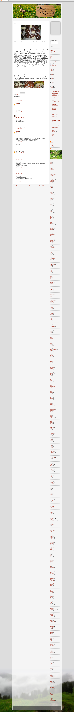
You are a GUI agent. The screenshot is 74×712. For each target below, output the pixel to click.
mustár (51, 475)
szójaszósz (52, 627)
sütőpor (51, 598)
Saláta (51, 56)
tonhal (51, 658)
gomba (51, 306)
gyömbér (51, 313)
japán (51, 336)
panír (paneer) (52, 506)
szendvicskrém (52, 621)
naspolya (51, 484)
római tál (51, 560)
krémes (51, 397)
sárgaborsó (52, 572)
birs (50, 200)
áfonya (51, 163)
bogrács (51, 203)
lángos (51, 411)
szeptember (54, 131)
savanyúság (52, 578)
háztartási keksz (52, 326)
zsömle (51, 704)
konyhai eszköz (52, 386)
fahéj (51, 277)
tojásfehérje (52, 652)
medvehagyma (52, 457)
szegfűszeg (52, 616)
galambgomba (52, 300)
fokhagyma (52, 288)
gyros (51, 315)
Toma (51, 657)
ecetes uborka (52, 258)
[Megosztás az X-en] (22, 92)
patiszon (51, 512)
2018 (52, 74)
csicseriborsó (52, 228)
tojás (51, 651)
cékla (51, 215)
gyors (51, 312)
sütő (50, 597)
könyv (51, 393)
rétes (51, 549)
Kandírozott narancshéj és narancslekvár (56, 123)
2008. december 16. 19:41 (20, 128)
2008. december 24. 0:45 (20, 173)
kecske (51, 360)
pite (50, 526)
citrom (51, 217)
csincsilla (17, 103)
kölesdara (51, 392)
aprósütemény (52, 174)
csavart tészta (52, 224)
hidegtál (51, 327)
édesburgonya (52, 260)
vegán (51, 681)
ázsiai (51, 182)
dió (50, 253)
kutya (51, 408)
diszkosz (51, 254)
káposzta (51, 351)
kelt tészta (51, 368)
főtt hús (51, 290)
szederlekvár (52, 615)
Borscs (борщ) (54, 109)
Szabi (51, 603)
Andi (17, 114)
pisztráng (51, 524)
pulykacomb (52, 537)
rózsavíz (51, 562)
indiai (51, 333)
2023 (52, 70)
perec (51, 517)
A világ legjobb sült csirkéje (56, 120)
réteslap (51, 550)
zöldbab (51, 694)
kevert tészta (52, 373)
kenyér (51, 369)
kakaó (51, 344)
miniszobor (52, 469)
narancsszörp (52, 483)
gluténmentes (52, 302)
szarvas (51, 610)
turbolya (51, 668)
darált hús (51, 246)
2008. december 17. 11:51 (20, 159)
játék (51, 337)
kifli (50, 374)
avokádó (51, 181)
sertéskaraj (52, 583)
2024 (52, 69)
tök (50, 664)
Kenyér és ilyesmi (53, 51)
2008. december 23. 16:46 (20, 167)
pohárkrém (52, 530)
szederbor (51, 614)
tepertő (51, 646)
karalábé (51, 355)
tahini (51, 633)
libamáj (51, 421)
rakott (51, 541)
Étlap (51, 272)
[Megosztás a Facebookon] (23, 92)
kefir (50, 362)
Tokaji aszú (52, 656)
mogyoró (51, 470)
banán (51, 188)
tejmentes (51, 641)
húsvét (51, 332)
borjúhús (51, 205)
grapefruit (51, 308)
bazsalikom (52, 194)
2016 (52, 77)
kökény (51, 390)
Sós (50, 57)
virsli (50, 686)
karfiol (51, 357)
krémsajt (51, 398)
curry (51, 222)
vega (51, 680)
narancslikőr (52, 482)
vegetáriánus (52, 682)
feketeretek (52, 282)
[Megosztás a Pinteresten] (24, 92)
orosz (51, 495)
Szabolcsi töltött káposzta (56, 117)
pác (50, 501)
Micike (51, 465)
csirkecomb (52, 236)
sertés (51, 579)
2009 (52, 86)
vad (50, 674)
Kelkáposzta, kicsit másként (55, 94)
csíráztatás (52, 234)
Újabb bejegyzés (17, 185)
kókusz (51, 381)
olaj (50, 489)
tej (50, 639)
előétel (51, 265)
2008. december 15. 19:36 (20, 117)
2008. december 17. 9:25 (20, 152)
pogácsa (51, 529)
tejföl (51, 640)
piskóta (51, 523)
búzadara (51, 212)
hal (50, 320)
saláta (51, 568)
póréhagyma (52, 532)
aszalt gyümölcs (52, 179)
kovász (51, 387)
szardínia (51, 608)
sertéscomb (52, 580)
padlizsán (51, 502)
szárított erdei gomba (53, 609)
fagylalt (51, 276)
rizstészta (51, 556)
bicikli (51, 199)
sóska (51, 589)
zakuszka (51, 692)
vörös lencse (52, 687)
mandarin (51, 440)
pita (50, 525)
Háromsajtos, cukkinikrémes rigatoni (56, 112)
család (51, 223)
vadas (51, 675)
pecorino (51, 513)
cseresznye (52, 227)
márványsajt (52, 451)
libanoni (51, 423)
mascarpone (52, 452)
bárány (51, 191)
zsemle (51, 699)
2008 (52, 87)
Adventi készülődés (55, 127)
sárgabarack (52, 571)
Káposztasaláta (54, 116)
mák (50, 435)
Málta (51, 439)
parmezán (51, 511)
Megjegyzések (53, 43)
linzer (51, 429)
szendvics (51, 620)
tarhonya (51, 635)
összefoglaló (52, 500)
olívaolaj (51, 493)
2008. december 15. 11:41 (20, 100)
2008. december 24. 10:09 (20, 179)
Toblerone (51, 650)
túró (50, 669)
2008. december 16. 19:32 (20, 122)
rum (50, 565)
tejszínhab (51, 644)
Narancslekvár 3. (54, 108)
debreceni (51, 248)
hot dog (51, 330)
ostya (51, 496)
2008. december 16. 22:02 (20, 147)
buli (50, 210)
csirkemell (51, 239)
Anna (51, 173)
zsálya (51, 698)
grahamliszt (52, 307)
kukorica (51, 404)
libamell (51, 422)
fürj (50, 295)
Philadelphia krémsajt (53, 520)
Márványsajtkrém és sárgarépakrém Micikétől (56, 115)
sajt (50, 566)
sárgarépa (51, 574)
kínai (51, 375)
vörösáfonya (52, 688)
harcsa (51, 324)
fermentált (51, 283)
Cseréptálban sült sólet (55, 95)
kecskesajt (51, 361)
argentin (51, 175)
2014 (52, 79)
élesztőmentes (52, 264)
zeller (51, 693)
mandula (51, 441)
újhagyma (51, 671)
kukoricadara (52, 405)
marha (51, 446)
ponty (51, 531)
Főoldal (30, 185)
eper (51, 266)
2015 (52, 78)
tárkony (51, 638)
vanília (51, 677)
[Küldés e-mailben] (20, 92)
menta (51, 460)
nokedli (51, 487)
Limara (51, 428)
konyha (51, 385)
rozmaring (51, 561)
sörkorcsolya (52, 591)
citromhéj (51, 218)
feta (50, 284)
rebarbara (51, 543)
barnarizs (51, 193)
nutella (51, 488)
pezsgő (51, 519)
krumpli (51, 399)
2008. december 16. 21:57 (20, 141)
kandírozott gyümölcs (53, 349)
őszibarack (52, 499)
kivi (50, 379)
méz (50, 463)
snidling (51, 585)
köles (51, 391)
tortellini (51, 662)
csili (50, 230)
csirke (51, 235)
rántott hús (52, 542)
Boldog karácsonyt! (55, 105)
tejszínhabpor (52, 645)
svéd (51, 602)
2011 (52, 83)
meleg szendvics (52, 459)
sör (50, 590)
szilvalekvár (52, 626)
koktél (51, 380)
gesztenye (51, 301)
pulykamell (51, 538)
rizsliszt (51, 555)
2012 (52, 82)
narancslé (51, 481)
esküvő (51, 270)
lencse (51, 416)
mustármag (52, 476)
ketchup (51, 372)
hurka (51, 331)
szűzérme (51, 632)
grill (50, 309)
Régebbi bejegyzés (43, 185)
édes (17, 94)
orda (51, 494)
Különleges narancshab (55, 121)
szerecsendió (52, 622)
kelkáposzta (52, 367)
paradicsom (52, 508)
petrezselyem (52, 518)
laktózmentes (52, 410)
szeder (51, 613)
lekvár (51, 415)
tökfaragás (51, 665)
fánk (50, 278)
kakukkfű (51, 345)
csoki (51, 242)
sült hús (51, 596)
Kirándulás (51, 378)
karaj (51, 354)
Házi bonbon (54, 104)
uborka (51, 670)
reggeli (51, 547)
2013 (52, 81)
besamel (51, 198)
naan (51, 477)
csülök (51, 245)
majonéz (51, 434)
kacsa (51, 343)
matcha (51, 453)
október (53, 130)
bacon (51, 186)
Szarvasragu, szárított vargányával (55, 92)
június (53, 135)
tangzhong (51, 634)
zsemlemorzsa (52, 700)
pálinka (51, 505)
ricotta (51, 553)
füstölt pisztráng (52, 297)
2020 (52, 73)
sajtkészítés (52, 567)
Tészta (51, 58)
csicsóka (51, 229)
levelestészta (52, 417)
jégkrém (51, 338)
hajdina (51, 319)
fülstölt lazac (52, 294)
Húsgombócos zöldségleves (54, 97)
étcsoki (51, 271)
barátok (51, 192)
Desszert (51, 50)
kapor (51, 350)
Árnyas (51, 176)
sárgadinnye (52, 573)
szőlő (51, 628)
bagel (51, 187)
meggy (51, 458)
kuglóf (51, 403)
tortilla (51, 663)
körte (51, 396)
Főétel (51, 52)
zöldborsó (51, 695)
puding (51, 535)
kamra (51, 348)
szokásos (42, 42)
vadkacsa (51, 676)
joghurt (51, 339)
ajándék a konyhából (53, 164)
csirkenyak (51, 240)
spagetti (51, 592)
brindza (51, 206)
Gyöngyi (51, 314)
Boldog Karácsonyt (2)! (55, 101)
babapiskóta (52, 185)
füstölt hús (51, 296)
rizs (50, 554)
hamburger (52, 321)
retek (51, 548)
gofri (50, 303)
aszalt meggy (52, 180)
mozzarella (52, 472)
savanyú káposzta (53, 577)
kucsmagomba (52, 402)
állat (50, 167)
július (53, 134)
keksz (51, 363)
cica (50, 216)
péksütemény (52, 514)
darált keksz (52, 247)
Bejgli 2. (53, 100)
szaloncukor (52, 604)
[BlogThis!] (21, 92)
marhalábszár (52, 447)
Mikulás (51, 466)
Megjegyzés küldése (18, 181)
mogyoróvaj (52, 471)
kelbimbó (51, 366)
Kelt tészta (51, 38)
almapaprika (52, 169)
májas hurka (52, 433)
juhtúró (51, 342)
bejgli (51, 197)
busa (51, 211)
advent (51, 162)
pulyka (51, 536)
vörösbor (51, 689)
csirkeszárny (52, 241)
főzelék (51, 291)
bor (50, 204)
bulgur (51, 209)
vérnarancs (52, 683)
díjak (51, 252)
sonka (51, 586)
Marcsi (51, 445)
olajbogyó (51, 490)
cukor (51, 221)
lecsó (51, 414)
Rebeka (51, 544)
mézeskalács (52, 464)
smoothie (51, 584)
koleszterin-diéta (52, 384)
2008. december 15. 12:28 (20, 111)
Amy (50, 170)
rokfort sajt (51, 559)
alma (51, 168)
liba (50, 420)
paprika (51, 507)
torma (51, 659)
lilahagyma (52, 427)
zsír (50, 701)
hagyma (51, 318)
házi (50, 325)
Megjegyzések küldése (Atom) (22, 187)
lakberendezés (52, 409)
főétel (51, 289)
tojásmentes (52, 653)
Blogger (39, 708)
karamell (51, 356)
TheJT (52, 145)
